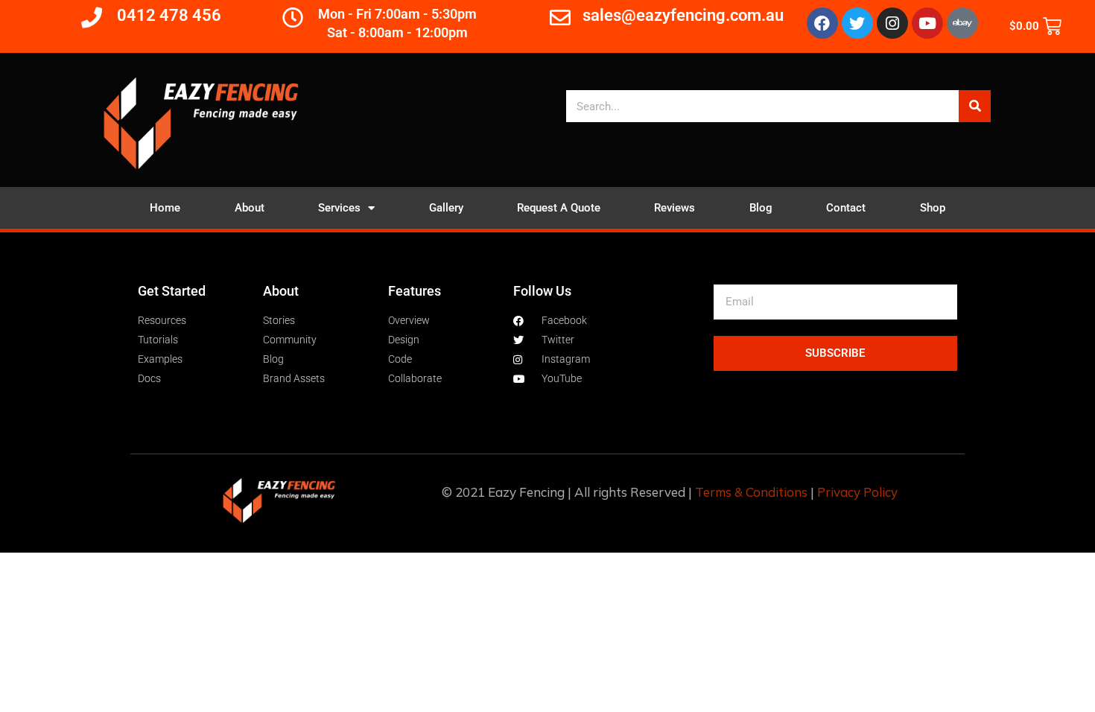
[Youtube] (927, 23)
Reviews (674, 207)
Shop (932, 207)
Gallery (446, 207)
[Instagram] (892, 23)
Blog (760, 207)
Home (165, 207)
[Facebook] (822, 23)
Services (339, 207)
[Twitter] (857, 23)
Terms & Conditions (751, 492)
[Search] (975, 106)
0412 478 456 (169, 15)
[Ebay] (962, 23)
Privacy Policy (857, 492)
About (249, 207)
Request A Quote (558, 207)
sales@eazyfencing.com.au (683, 15)
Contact (846, 207)
